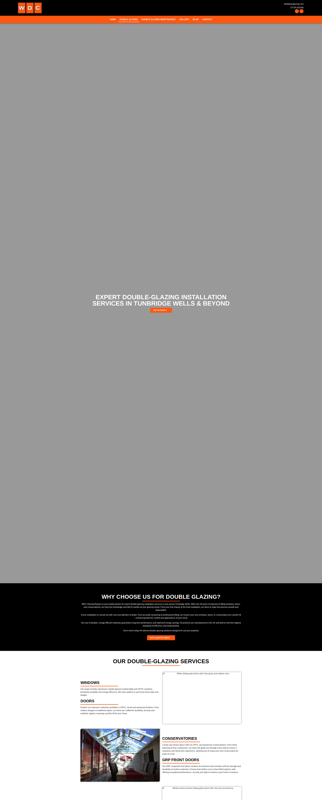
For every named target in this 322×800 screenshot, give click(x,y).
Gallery (184, 19)
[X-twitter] (301, 11)
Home (113, 19)
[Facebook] (297, 11)
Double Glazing (129, 19)
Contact (207, 19)
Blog (196, 19)
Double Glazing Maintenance (159, 19)
